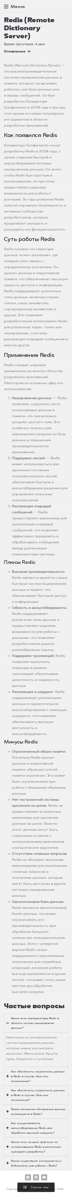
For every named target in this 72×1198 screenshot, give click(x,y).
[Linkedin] (36, 1177)
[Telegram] (28, 1177)
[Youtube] (44, 1177)
